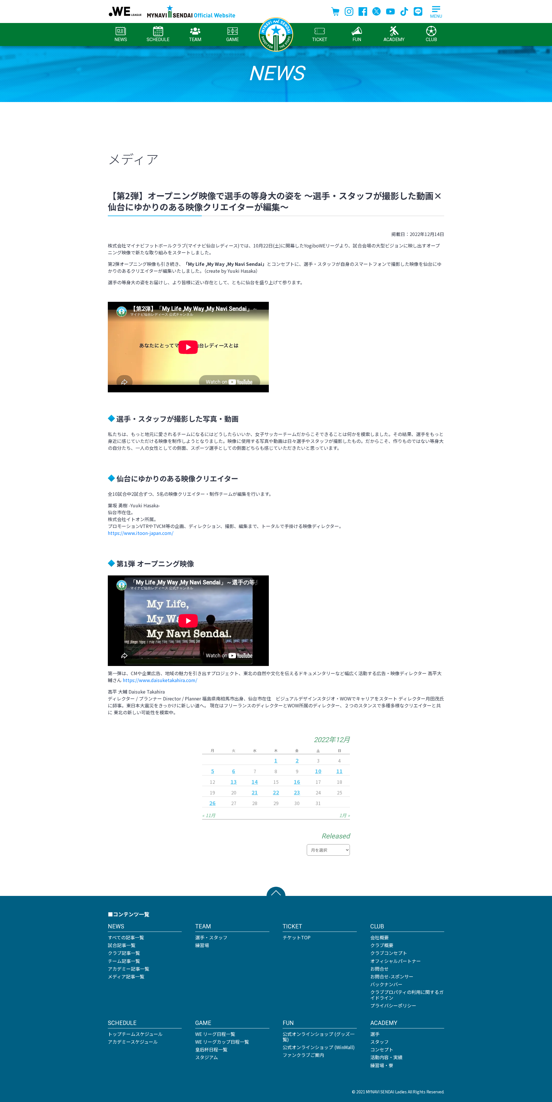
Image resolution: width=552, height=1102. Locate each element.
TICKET (319, 39)
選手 (374, 1033)
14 (255, 781)
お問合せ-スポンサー (391, 976)
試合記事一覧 (121, 945)
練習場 (202, 945)
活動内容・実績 (386, 1057)
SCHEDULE (158, 39)
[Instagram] (349, 10)
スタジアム (206, 1057)
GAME (232, 39)
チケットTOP (296, 937)
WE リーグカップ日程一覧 (222, 1041)
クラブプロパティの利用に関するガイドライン (407, 994)
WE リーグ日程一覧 (215, 1033)
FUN (356, 39)
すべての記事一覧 (126, 937)
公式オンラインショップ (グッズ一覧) (318, 1036)
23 (297, 792)
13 (234, 781)
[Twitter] (376, 10)
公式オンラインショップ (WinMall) (319, 1047)
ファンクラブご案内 (303, 1054)
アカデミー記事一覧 (128, 968)
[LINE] (418, 10)
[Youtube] (390, 10)
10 (318, 771)
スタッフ (379, 1041)
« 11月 (208, 815)
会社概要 (379, 937)
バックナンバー (386, 984)
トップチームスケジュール (135, 1033)
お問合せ (379, 968)
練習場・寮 (381, 1065)
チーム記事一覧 (124, 960)
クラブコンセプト (388, 952)
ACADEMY (394, 39)
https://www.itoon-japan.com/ (140, 532)
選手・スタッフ (211, 937)
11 (339, 771)
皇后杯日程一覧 (211, 1049)
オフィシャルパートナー (395, 960)
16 (297, 781)
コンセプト (381, 1049)
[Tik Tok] (404, 10)
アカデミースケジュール (133, 1041)
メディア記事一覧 (126, 976)
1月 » (344, 815)
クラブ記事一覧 (124, 952)
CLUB (431, 39)
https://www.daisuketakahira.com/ (160, 680)
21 (255, 792)
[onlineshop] (335, 10)
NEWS (120, 39)
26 (212, 803)
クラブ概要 (381, 945)
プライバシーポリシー (393, 1005)
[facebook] (363, 10)
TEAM (195, 39)
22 (276, 792)
